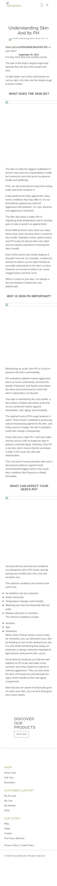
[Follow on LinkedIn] (12, 863)
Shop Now (21, 734)
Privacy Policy (11, 845)
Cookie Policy (27, 845)
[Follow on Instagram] (20, 863)
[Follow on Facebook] (5, 863)
